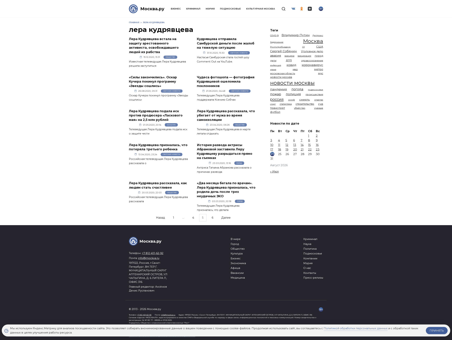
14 (302, 145)
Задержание (276, 42)
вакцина (289, 56)
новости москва (281, 77)
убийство (299, 108)
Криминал (193, 8)
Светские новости (239, 53)
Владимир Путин (296, 35)
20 (295, 149)
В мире (235, 239)
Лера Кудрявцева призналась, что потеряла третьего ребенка (158, 147)
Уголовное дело (312, 51)
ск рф (291, 99)
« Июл (274, 171)
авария (275, 55)
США (319, 46)
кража (273, 69)
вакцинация (304, 56)
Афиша (235, 268)
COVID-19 (274, 35)
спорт (273, 104)
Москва (313, 41)
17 (271, 149)
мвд (295, 69)
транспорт (277, 108)
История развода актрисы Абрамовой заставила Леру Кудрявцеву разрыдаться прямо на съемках (224, 151)
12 (287, 145)
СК (303, 47)
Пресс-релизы (313, 277)
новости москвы (292, 83)
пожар (275, 94)
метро (318, 69)
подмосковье (315, 89)
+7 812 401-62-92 (152, 253)
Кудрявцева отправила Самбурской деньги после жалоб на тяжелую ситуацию (225, 43)
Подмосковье (230, 8)
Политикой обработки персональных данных (356, 328)
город (319, 55)
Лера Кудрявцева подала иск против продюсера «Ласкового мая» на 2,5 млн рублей (156, 115)
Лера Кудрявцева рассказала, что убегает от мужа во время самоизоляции (226, 115)
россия (277, 99)
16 (317, 145)
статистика (286, 104)
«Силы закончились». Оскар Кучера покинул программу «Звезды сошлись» (153, 81)
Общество (170, 57)
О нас (307, 268)
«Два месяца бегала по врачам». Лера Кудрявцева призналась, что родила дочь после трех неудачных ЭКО (226, 189)
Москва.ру (152, 8)
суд (320, 104)
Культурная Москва (260, 8)
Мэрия (210, 8)
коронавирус (312, 65)
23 (317, 149)
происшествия (314, 94)
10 (271, 145)
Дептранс (318, 35)
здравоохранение (312, 60)
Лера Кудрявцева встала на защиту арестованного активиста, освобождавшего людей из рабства (154, 45)
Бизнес (176, 8)
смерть (304, 99)
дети (273, 60)
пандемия (278, 89)
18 (279, 149)
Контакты (309, 273)
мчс (320, 73)
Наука (307, 244)
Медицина (238, 277)
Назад (160, 217)
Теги (274, 30)
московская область (282, 73)
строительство (305, 104)
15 (309, 145)
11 (279, 145)
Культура (171, 125)
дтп (289, 60)
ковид (291, 65)
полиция (293, 94)
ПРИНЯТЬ (437, 330)
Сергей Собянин (283, 51)
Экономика (238, 263)
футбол (275, 112)
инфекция (275, 65)
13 (294, 145)
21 (302, 149)
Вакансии (237, 273)
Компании (310, 258)
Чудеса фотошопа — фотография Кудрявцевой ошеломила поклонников (225, 81)
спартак (318, 99)
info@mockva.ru (148, 258)
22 (310, 149)
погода (297, 89)
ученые (318, 108)
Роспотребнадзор (280, 47)
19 (287, 149)
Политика (310, 248)
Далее (226, 217)
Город (239, 163)
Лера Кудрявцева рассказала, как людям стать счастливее (158, 185)
